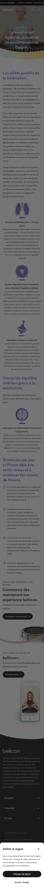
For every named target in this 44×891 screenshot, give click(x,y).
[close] (38, 849)
